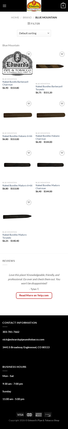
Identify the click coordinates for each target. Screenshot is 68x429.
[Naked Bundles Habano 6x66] (17, 115)
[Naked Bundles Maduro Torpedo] (17, 214)
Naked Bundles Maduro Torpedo (14, 236)
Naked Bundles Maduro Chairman (48, 187)
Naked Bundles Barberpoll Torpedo (49, 88)
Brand (27, 17)
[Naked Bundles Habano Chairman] (51, 115)
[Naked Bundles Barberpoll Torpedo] (51, 66)
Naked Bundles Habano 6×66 (17, 136)
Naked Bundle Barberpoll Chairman (15, 83)
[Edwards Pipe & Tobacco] (34, 6)
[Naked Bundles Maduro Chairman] (51, 165)
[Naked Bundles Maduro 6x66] (17, 165)
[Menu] (4, 6)
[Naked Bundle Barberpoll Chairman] (17, 63)
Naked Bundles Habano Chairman (48, 137)
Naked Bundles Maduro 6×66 (17, 185)
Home (15, 17)
